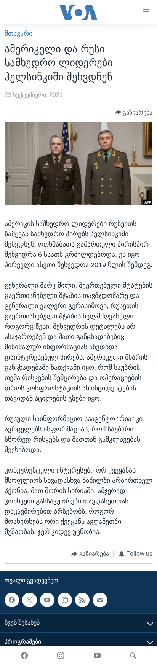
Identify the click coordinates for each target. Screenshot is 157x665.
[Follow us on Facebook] (12, 599)
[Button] (134, 112)
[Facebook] (24, 655)
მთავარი (18, 33)
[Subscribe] (100, 599)
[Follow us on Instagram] (65, 599)
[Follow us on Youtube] (47, 599)
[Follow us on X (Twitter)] (29, 599)
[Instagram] (60, 655)
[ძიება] (133, 655)
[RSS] (82, 599)
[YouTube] (97, 655)
